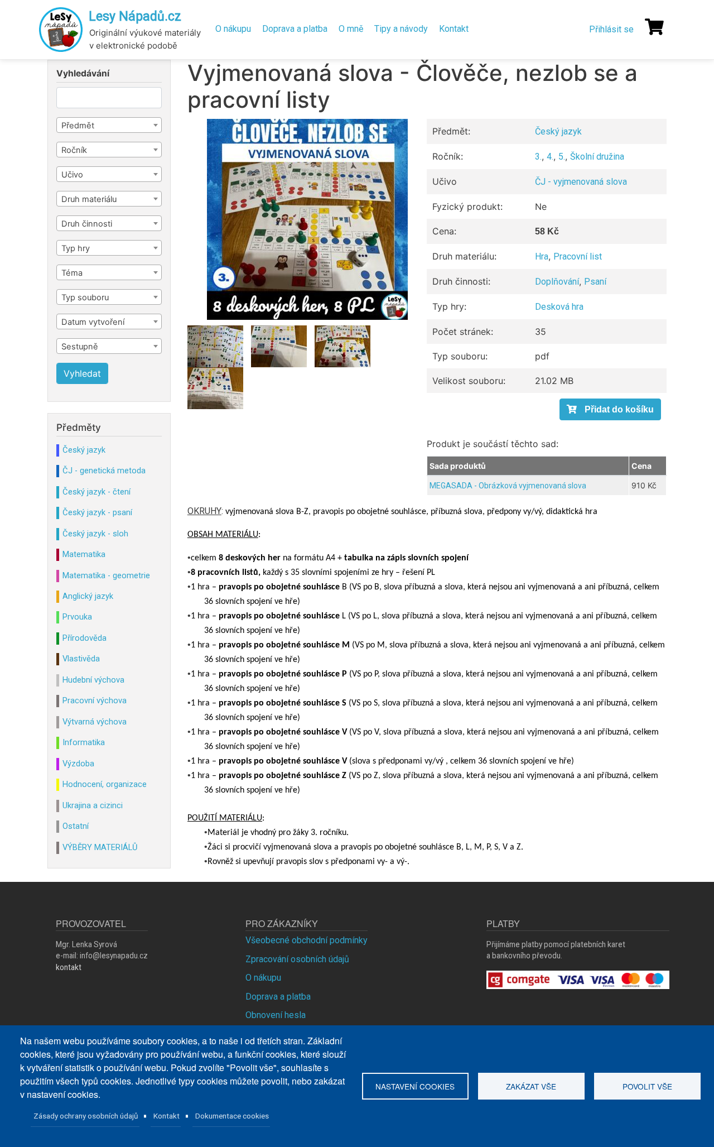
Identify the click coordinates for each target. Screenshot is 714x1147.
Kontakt (454, 28)
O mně (351, 28)
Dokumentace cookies (232, 1115)
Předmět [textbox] (77, 126)
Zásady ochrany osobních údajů (85, 1115)
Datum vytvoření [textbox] (92, 322)
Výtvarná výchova (94, 722)
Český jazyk (558, 131)
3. (538, 156)
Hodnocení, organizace (104, 784)
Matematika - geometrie (106, 575)
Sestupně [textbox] (79, 347)
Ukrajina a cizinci (92, 805)
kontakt (68, 967)
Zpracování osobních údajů (297, 959)
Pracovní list (577, 256)
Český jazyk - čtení (96, 492)
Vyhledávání (82, 74)
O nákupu (233, 28)
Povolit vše (647, 1086)
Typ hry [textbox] (75, 248)
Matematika (83, 554)
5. (561, 156)
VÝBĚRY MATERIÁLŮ (99, 847)
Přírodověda (84, 638)
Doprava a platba (294, 28)
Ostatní (75, 826)
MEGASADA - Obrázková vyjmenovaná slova (508, 485)
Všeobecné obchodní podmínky (306, 940)
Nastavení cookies (415, 1086)
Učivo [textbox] (72, 175)
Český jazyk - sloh (95, 534)
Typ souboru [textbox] (85, 297)
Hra (541, 256)
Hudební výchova (93, 680)
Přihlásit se (611, 29)
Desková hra (559, 306)
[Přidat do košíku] (610, 409)
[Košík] (654, 26)
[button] (307, 219)
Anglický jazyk (87, 596)
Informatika (83, 742)
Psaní (595, 281)
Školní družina (597, 156)
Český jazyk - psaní (97, 512)
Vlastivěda (81, 659)
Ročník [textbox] (74, 150)
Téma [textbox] (72, 273)
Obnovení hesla (275, 1015)
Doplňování (557, 281)
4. (550, 156)
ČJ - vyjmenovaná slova (581, 181)
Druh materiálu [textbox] (89, 199)
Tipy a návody (401, 28)
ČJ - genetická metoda (104, 470)
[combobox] (109, 125)
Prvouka (77, 617)
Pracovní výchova (94, 700)
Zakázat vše (531, 1086)
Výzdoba (78, 764)
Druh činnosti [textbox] (86, 224)
